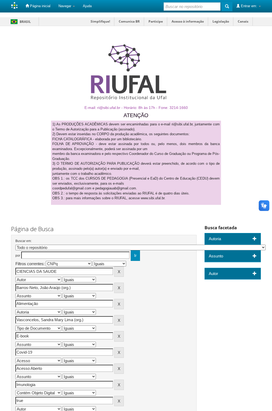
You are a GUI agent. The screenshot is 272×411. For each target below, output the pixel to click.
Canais (243, 21)
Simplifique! (100, 21)
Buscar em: (23, 241)
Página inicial (39, 6)
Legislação (220, 21)
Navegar (65, 6)
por (17, 255)
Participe (155, 21)
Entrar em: (249, 6)
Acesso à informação (188, 21)
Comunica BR (129, 21)
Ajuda (87, 6)
